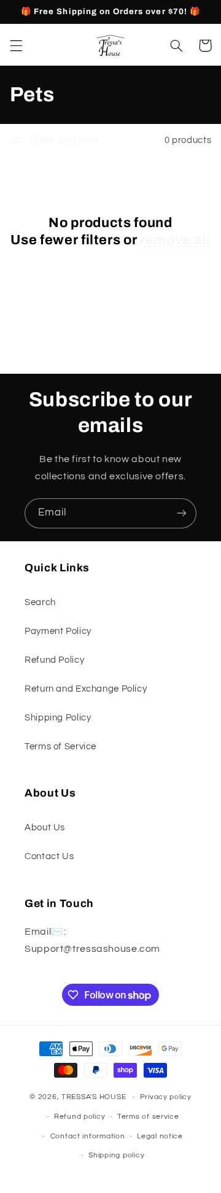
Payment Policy (58, 631)
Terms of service (148, 1116)
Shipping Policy (58, 717)
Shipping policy (116, 1155)
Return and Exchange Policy (86, 688)
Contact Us (49, 856)
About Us (45, 827)
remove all (175, 240)
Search (40, 602)
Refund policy (80, 1116)
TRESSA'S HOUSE (93, 1097)
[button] (16, 45)
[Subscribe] (182, 513)
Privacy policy (166, 1097)
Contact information (87, 1136)
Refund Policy (54, 660)
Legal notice (160, 1136)
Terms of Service (60, 746)
